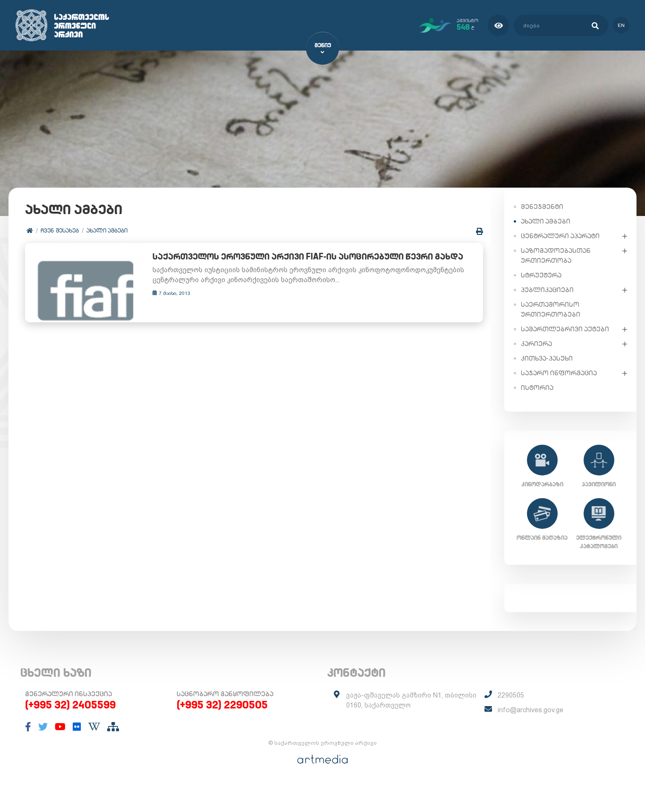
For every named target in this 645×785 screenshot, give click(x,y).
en (621, 25)
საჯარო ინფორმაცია (559, 373)
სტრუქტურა (541, 275)
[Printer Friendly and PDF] (479, 231)
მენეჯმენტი (542, 206)
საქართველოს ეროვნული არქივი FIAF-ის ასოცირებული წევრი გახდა (308, 256)
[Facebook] (28, 727)
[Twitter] (43, 727)
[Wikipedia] (94, 727)
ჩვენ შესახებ (60, 230)
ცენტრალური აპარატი (560, 236)
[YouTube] (60, 727)
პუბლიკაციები (547, 289)
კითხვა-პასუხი (547, 358)
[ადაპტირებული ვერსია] (498, 25)
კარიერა (536, 343)
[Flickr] (77, 727)
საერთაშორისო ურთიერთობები (550, 309)
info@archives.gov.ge (530, 710)
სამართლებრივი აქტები (565, 329)
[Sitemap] (113, 727)
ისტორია (537, 387)
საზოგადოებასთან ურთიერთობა (556, 255)
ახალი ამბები (106, 230)
